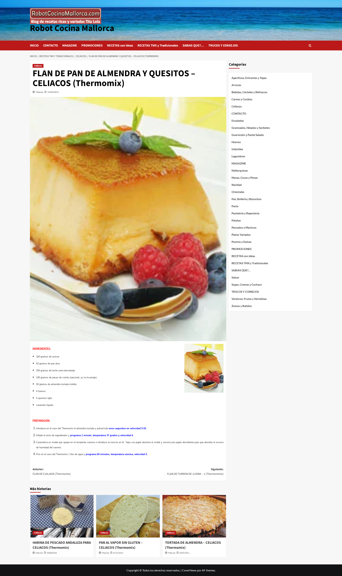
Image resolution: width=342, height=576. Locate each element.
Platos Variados (241, 234)
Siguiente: (195, 471)
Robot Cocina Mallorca (72, 28)
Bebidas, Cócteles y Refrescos (249, 92)
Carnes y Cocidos (242, 99)
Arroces (236, 85)
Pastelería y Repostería (245, 213)
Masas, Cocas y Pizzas (245, 177)
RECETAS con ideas (120, 45)
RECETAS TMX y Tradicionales (158, 45)
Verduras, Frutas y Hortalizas (249, 298)
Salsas (235, 277)
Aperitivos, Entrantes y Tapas (249, 77)
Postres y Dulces (242, 241)
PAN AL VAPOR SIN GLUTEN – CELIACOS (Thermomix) (121, 545)
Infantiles (237, 149)
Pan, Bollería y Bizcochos (246, 199)
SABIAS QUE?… (193, 45)
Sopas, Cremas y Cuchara (247, 284)
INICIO (34, 45)
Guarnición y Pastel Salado (248, 134)
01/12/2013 (118, 552)
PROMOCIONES (92, 45)
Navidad (237, 184)
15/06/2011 (53, 92)
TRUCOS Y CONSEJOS (223, 45)
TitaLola (39, 92)
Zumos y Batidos (242, 306)
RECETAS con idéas (243, 256)
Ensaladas (238, 120)
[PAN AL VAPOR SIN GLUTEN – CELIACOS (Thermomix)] (128, 516)
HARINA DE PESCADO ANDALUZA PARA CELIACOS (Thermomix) (62, 545)
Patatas (236, 220)
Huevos (236, 142)
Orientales (238, 191)
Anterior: (52, 471)
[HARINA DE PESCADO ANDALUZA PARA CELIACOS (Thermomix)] (62, 516)
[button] (310, 45)
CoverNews (189, 570)
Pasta (235, 206)
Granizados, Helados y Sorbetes (251, 127)
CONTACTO (50, 45)
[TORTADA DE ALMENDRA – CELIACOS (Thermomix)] (194, 516)
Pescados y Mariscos (244, 227)
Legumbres (238, 156)
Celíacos (38, 65)
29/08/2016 (52, 552)
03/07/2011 (184, 552)
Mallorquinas (240, 170)
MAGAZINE (69, 45)
